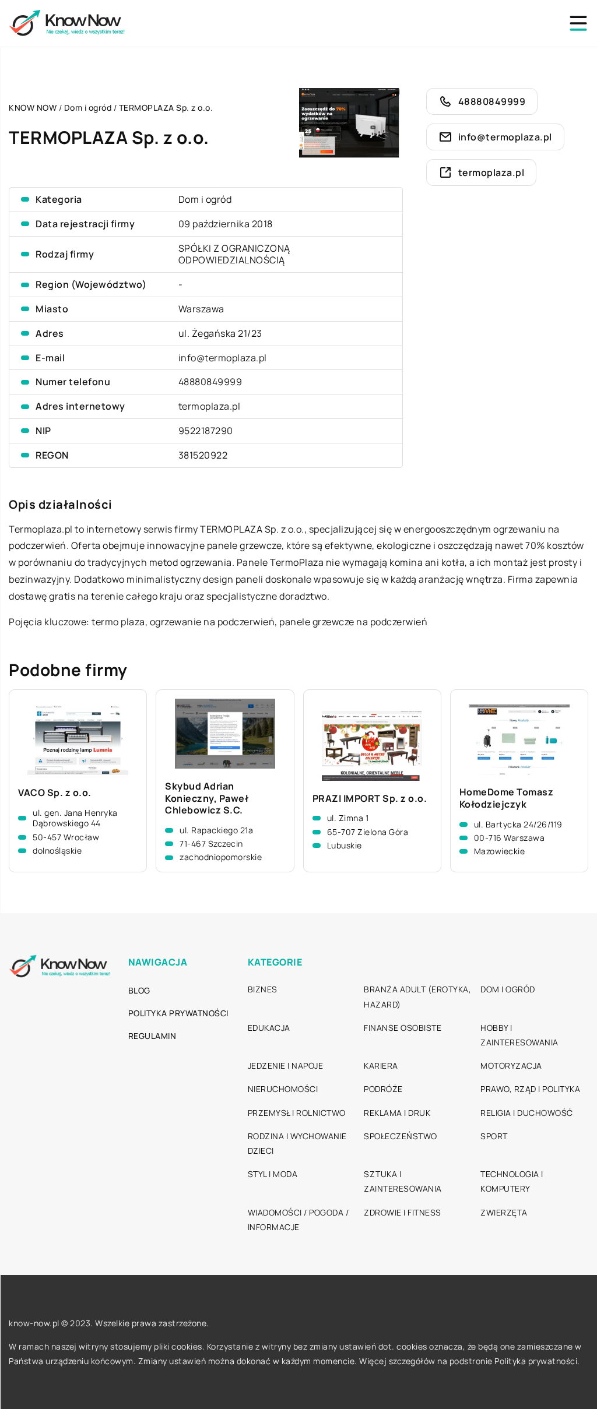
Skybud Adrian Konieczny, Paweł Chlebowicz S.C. (206, 798)
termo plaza (118, 621)
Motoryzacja (511, 1065)
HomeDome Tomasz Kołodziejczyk (506, 798)
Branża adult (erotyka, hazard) (417, 996)
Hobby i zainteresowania (519, 1035)
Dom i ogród (205, 199)
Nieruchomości (283, 1088)
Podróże (383, 1088)
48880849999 (210, 381)
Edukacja (269, 1027)
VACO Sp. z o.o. (55, 793)
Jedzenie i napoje (286, 1065)
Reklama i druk (397, 1112)
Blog (139, 990)
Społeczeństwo (400, 1136)
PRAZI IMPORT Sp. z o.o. (369, 798)
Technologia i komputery (511, 1181)
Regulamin (152, 1035)
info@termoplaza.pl (222, 357)
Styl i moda (273, 1173)
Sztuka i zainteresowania (403, 1181)
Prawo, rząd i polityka (530, 1088)
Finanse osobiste (402, 1027)
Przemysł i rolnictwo (297, 1112)
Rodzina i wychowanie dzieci (297, 1143)
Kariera (381, 1065)
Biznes (263, 989)
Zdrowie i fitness (402, 1212)
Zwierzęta (504, 1212)
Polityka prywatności (178, 1013)
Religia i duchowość (526, 1112)
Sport (494, 1136)
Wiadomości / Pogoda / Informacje (298, 1219)
